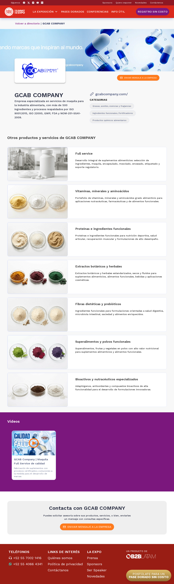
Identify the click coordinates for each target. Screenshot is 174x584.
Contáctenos (156, 3)
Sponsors (107, 3)
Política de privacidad (65, 564)
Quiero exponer (124, 3)
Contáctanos (58, 570)
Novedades (141, 3)
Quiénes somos (60, 558)
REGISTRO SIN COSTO (153, 11)
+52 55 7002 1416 (27, 558)
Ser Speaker (97, 570)
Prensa (92, 558)
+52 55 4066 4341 (27, 564)
